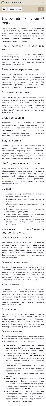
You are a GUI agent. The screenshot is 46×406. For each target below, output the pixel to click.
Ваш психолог (13, 2)
